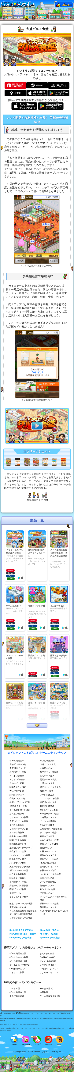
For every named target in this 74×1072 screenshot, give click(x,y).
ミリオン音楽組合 (48, 965)
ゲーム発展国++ (16, 760)
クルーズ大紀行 (16, 783)
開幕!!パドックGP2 (49, 844)
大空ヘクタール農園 (18, 821)
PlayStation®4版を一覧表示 (22, 934)
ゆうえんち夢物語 (17, 874)
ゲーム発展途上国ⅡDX (50, 996)
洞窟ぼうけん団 (16, 893)
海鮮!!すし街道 (47, 791)
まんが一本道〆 (47, 776)
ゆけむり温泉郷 (47, 760)
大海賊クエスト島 (48, 817)
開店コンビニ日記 (17, 878)
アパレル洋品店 (47, 794)
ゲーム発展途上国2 (18, 961)
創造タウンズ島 (47, 885)
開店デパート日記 (48, 779)
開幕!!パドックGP (17, 787)
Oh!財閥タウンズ (17, 968)
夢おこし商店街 (16, 825)
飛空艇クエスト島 (48, 907)
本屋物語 (44, 992)
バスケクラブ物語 (17, 863)
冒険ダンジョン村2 (49, 866)
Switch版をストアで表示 (21, 930)
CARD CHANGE (47, 957)
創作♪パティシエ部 (49, 810)
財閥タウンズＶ (16, 794)
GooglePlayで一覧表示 (20, 937)
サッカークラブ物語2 (19, 817)
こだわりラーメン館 (18, 829)
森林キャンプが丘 (48, 870)
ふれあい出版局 (16, 813)
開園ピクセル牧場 (17, 840)
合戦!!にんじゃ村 (17, 798)
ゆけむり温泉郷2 (48, 863)
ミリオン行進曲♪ (17, 779)
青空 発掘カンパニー (19, 768)
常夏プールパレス (48, 851)
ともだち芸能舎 (47, 825)
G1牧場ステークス (18, 806)
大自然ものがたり (48, 768)
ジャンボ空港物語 (48, 882)
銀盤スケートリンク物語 (20, 903)
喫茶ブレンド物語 (17, 889)
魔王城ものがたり (17, 907)
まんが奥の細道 (47, 953)
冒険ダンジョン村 (17, 764)
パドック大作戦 (16, 972)
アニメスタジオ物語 (49, 798)
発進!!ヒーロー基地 (18, 836)
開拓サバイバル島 (48, 802)
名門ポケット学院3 (18, 882)
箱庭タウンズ (46, 848)
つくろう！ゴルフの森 (50, 874)
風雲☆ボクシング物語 (19, 866)
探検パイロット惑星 (49, 903)
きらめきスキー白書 (49, 840)
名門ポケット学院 (17, 772)
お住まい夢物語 (47, 806)
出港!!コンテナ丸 (48, 764)
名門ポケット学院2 (49, 772)
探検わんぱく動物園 (18, 885)
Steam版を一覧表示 (49, 930)
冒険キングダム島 (48, 855)
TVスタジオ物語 (47, 889)
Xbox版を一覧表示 (48, 934)
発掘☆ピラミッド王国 (19, 802)
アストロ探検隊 (16, 776)
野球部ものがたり (17, 844)
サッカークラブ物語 (49, 813)
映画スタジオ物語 (17, 859)
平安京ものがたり (48, 893)
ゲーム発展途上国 (17, 953)
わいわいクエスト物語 (19, 855)
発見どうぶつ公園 (17, 851)
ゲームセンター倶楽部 (19, 810)
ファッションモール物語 (20, 918)
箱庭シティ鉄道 (47, 836)
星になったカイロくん (50, 787)
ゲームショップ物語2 (19, 965)
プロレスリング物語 (18, 897)
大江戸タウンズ (16, 791)
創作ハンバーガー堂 (18, 870)
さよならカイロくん (49, 972)
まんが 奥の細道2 (48, 961)
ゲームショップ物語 (18, 957)
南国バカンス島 (47, 878)
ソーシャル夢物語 (48, 821)
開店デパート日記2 (49, 859)
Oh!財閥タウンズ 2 (48, 968)
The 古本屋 (14, 988)
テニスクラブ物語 (48, 832)
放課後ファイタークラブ (20, 848)
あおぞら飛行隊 (16, 832)
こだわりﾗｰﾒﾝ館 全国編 (51, 829)
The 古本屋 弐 (46, 988)
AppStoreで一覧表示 (50, 937)
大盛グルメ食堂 (47, 783)
